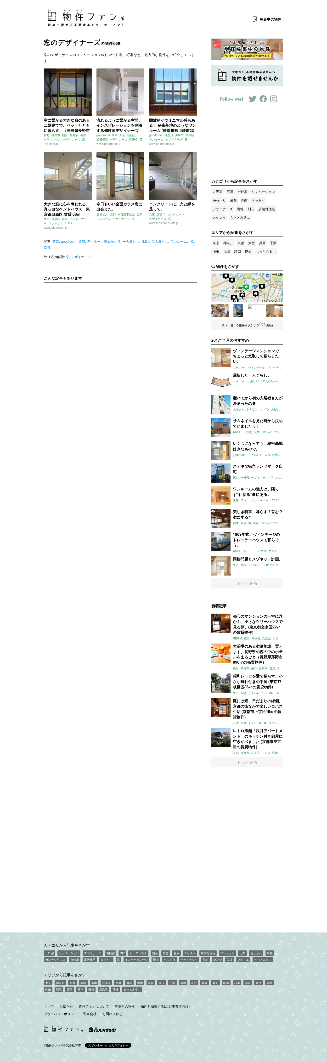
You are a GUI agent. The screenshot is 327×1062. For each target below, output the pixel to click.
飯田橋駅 (102, 139)
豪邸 (233, 200)
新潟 (183, 983)
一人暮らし (131, 241)
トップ (49, 1006)
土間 (242, 953)
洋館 (244, 200)
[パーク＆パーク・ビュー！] (274, 310)
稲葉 (65, 135)
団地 (240, 208)
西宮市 (161, 214)
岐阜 (226, 983)
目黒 (65, 219)
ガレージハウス (55, 959)
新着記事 (219, 605)
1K (191, 241)
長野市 (55, 135)
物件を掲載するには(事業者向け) (165, 1006)
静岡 (237, 251)
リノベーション (263, 191)
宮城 (118, 983)
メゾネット (56, 223)
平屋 (230, 191)
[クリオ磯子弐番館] (220, 310)
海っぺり (219, 200)
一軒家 (242, 191)
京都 (113, 214)
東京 (115, 135)
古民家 (218, 191)
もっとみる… (240, 217)
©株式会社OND (71, 1045)
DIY (122, 953)
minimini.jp (51, 143)
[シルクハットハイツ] (238, 310)
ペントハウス (78, 219)
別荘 (251, 208)
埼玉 (216, 251)
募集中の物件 (125, 1006)
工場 (229, 959)
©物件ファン (52, 1045)
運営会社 (89, 1013)
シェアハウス (138, 953)
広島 (59, 989)
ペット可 (258, 200)
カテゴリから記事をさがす (67, 945)
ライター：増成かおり (104, 241)
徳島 (70, 989)
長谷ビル (102, 214)
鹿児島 (103, 989)
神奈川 (168, 135)
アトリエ (243, 959)
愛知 (248, 251)
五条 (139, 214)
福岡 (226, 251)
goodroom (103, 135)
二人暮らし (160, 241)
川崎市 (179, 135)
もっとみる (247, 583)
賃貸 (82, 241)
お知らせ (66, 1006)
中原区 (190, 135)
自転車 (74, 959)
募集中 (270, 19)
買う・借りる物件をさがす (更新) (247, 325)
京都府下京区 (126, 214)
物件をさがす (227, 266)
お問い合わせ (112, 1013)
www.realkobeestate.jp (164, 223)
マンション (227, 953)
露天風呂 (90, 959)
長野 (47, 135)
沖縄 (115, 989)
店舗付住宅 (266, 208)
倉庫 (176, 953)
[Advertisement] (120, 331)
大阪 (251, 242)
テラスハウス (52, 139)
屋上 (156, 959)
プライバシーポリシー (60, 1013)
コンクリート (176, 214)
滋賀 (248, 983)
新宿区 (131, 135)
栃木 (140, 983)
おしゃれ (256, 953)
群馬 (129, 983)
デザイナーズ (71, 139)
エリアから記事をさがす (65, 974)
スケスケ (219, 217)
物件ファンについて (94, 1006)
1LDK (68, 223)
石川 (237, 983)
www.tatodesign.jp (56, 227)
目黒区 (55, 219)
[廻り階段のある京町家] (256, 310)
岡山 (48, 989)
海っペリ (106, 959)
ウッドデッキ (188, 959)
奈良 (258, 983)
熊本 (80, 989)
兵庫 (152, 214)
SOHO (133, 139)
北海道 (106, 983)
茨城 (151, 983)
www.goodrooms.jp (108, 143)
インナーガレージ (136, 959)
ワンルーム (156, 139)
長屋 (83, 135)
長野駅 (74, 135)
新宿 (122, 135)
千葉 (273, 242)
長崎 (91, 989)
